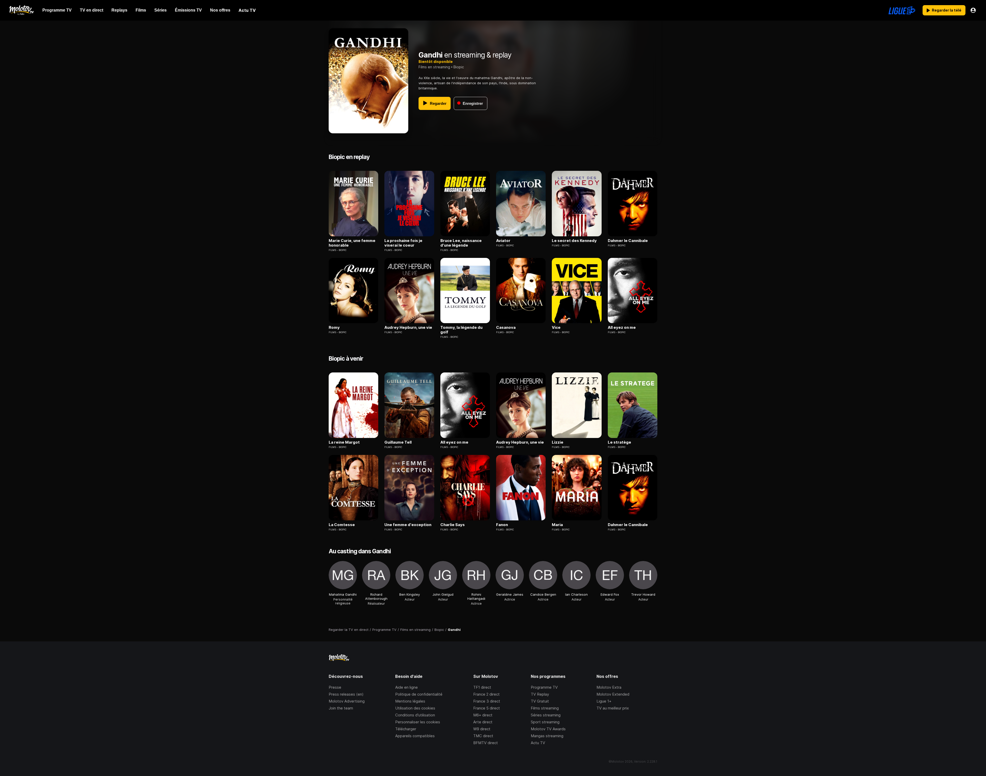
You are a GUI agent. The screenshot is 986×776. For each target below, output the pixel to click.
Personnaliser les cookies (417, 721)
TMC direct (483, 735)
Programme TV (544, 687)
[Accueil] (21, 10)
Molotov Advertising (347, 701)
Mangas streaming (547, 735)
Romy (334, 327)
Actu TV (538, 742)
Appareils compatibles (415, 735)
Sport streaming (545, 721)
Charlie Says (452, 524)
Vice (556, 327)
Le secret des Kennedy (574, 240)
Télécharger (405, 728)
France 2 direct (486, 694)
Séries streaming (546, 715)
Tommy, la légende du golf (461, 329)
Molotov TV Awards (548, 728)
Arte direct (482, 721)
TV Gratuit (540, 701)
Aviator (503, 240)
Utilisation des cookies (415, 708)
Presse (335, 687)
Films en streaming (434, 67)
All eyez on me (622, 327)
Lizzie (557, 442)
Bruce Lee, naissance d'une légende (461, 243)
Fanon (502, 524)
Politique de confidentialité (418, 694)
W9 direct (481, 728)
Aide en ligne (406, 687)
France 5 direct (486, 708)
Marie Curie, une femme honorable (352, 243)
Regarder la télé (946, 10)
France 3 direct (486, 701)
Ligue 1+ (603, 701)
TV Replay (540, 694)
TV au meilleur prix (612, 708)
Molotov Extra (608, 687)
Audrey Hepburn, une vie (408, 327)
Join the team (341, 708)
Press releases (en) (346, 694)
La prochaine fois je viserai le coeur (403, 243)
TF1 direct (482, 687)
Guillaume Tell (398, 442)
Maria (557, 524)
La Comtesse (342, 524)
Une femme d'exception (407, 524)
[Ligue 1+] (901, 10)
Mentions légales (410, 701)
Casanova (506, 327)
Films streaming (545, 708)
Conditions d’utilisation (415, 715)
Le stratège (619, 442)
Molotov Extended (612, 694)
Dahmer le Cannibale (628, 240)
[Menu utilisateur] (973, 10)
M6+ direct (482, 715)
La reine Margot (344, 442)
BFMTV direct (485, 742)
